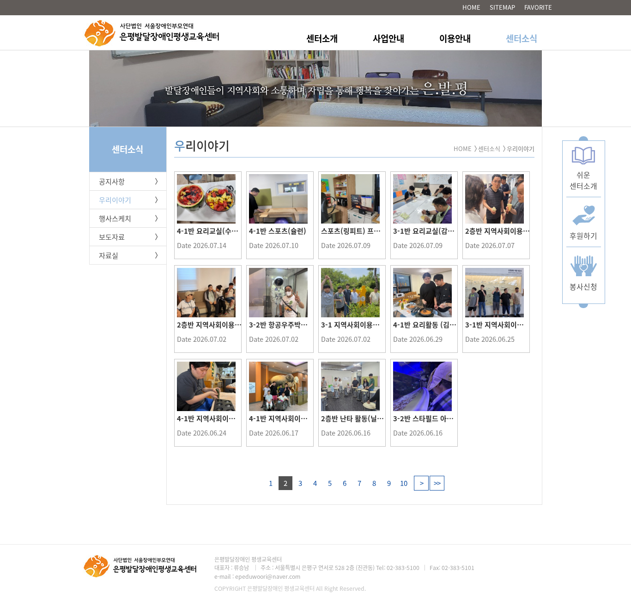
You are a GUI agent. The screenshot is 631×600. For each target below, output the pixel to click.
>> (437, 483)
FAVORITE (538, 7)
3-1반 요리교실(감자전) (428, 231)
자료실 (108, 255)
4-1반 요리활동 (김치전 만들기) (439, 325)
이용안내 (455, 38)
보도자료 (112, 236)
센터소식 (521, 38)
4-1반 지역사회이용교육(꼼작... (224, 418)
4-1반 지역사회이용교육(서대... (296, 418)
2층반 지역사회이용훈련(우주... (223, 325)
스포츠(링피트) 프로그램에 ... (364, 231)
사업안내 (388, 38)
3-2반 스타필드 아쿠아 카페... (437, 418)
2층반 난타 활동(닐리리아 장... (366, 418)
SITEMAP (502, 7)
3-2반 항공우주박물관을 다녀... (295, 325)
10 (403, 483)
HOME (471, 7)
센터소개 (322, 38)
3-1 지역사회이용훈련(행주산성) (369, 325)
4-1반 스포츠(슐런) (277, 231)
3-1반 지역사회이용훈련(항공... (512, 325)
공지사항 (112, 181)
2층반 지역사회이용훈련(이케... (511, 231)
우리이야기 (115, 199)
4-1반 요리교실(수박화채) (215, 231)
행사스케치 (115, 218)
